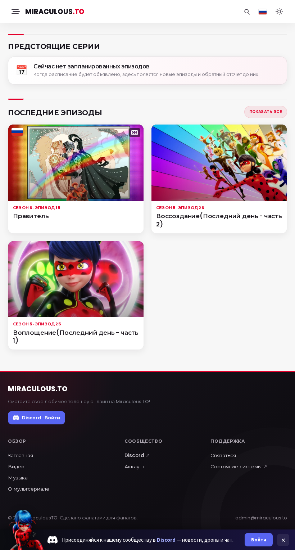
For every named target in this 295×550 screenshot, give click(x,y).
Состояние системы (238, 466)
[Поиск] (247, 11)
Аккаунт (134, 466)
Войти (258, 539)
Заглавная (20, 455)
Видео (16, 466)
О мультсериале (28, 489)
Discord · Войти (41, 417)
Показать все (265, 111)
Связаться (223, 455)
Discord (137, 455)
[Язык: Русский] (263, 11)
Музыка (18, 477)
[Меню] (15, 11)
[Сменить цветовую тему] (279, 11)
